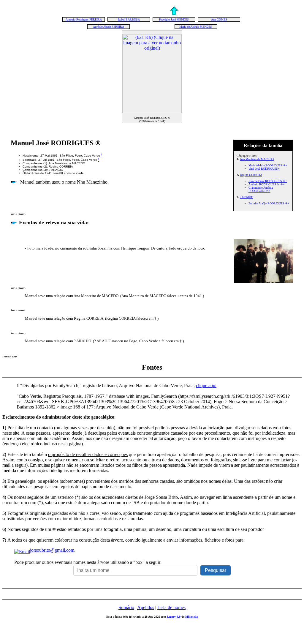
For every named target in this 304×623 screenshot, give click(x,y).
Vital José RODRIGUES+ (264, 168)
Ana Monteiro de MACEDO (257, 159)
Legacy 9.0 (173, 616)
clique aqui (206, 385)
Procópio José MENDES (174, 19)
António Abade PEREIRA (108, 26)
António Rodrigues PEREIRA (84, 19)
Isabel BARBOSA (129, 19)
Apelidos (145, 607)
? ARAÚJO (246, 197)
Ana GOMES (219, 19)
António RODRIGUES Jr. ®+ (266, 184)
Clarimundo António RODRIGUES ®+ (260, 189)
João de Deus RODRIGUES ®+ (267, 181)
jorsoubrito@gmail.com (52, 550)
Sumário (126, 607)
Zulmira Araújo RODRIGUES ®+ (268, 203)
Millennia (191, 616)
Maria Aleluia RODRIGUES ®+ (267, 165)
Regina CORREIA (251, 174)
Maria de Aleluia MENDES (195, 26)
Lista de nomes (171, 607)
